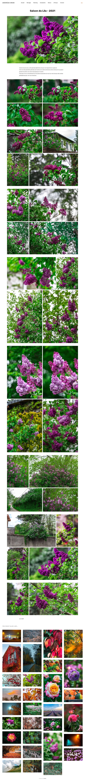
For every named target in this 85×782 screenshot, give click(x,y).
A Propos (56, 2)
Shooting (35, 2)
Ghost (45, 778)
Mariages (29, 2)
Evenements (42, 2)
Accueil (22, 2)
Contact (62, 2)
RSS (82, 2)
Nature (49, 2)
